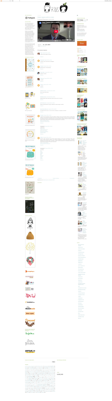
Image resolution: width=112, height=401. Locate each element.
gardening (49, 389)
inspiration (36, 390)
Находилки (27, 375)
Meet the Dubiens (81, 308)
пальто (44, 376)
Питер (33, 377)
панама (47, 376)
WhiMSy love (80, 262)
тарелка (29, 383)
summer (31, 392)
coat (49, 388)
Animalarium (80, 276)
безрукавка (41, 367)
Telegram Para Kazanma (44, 131)
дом (36, 370)
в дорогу (32, 368)
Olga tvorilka (42, 72)
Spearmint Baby (81, 306)
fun (45, 389)
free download (42, 389)
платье (41, 377)
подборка (30, 378)
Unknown (41, 66)
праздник (51, 378)
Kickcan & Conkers (81, 255)
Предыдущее (72, 178)
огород (26, 376)
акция (34, 367)
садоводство (39, 381)
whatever (79, 291)
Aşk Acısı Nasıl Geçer (43, 130)
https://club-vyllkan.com (44, 109)
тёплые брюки (34, 383)
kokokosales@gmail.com (81, 31)
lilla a (79, 313)
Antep (41, 157)
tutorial (38, 392)
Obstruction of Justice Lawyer (45, 121)
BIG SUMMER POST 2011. (84, 184)
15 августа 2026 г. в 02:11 (49, 148)
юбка (36, 386)
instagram (41, 390)
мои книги (26, 374)
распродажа (46, 379)
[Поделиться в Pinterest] (49, 44)
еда (39, 370)
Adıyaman (41, 155)
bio (30, 388)
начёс (31, 375)
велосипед (37, 368)
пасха (26, 377)
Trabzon (41, 152)
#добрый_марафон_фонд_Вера (29, 366)
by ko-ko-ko (39, 388)
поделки (35, 378)
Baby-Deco (80, 280)
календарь (46, 371)
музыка (35, 374)
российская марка (51, 380)
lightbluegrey (80, 260)
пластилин (36, 377)
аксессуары (30, 367)
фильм (46, 383)
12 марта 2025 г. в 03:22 (47, 115)
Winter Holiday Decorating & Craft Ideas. (85, 222)
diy (25, 389)
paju (79, 286)
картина (50, 371)
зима (52, 370)
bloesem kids (80, 267)
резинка (53, 379)
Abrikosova (42, 78)
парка (53, 376)
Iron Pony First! (80, 311)
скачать (31, 382)
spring (28, 392)
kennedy (41, 115)
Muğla (41, 151)
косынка (40, 372)
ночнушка (52, 375)
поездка (44, 378)
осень (36, 376)
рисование (34, 380)
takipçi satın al (42, 128)
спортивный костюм (42, 382)
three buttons (80, 278)
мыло (44, 374)
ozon (36, 391)
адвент (26, 367)
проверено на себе (32, 379)
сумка (50, 382)
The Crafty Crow (81, 269)
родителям (40, 380)
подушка (40, 378)
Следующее (40, 178)
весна (41, 368)
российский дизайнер (28, 381)
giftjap (53, 389)
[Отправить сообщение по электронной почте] (43, 44)
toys (35, 392)
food (38, 389)
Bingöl (41, 153)
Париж (50, 376)
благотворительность (47, 367)
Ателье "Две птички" (82, 272)
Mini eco (79, 318)
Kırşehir (41, 156)
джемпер (26, 370)
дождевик (33, 370)
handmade (31, 390)
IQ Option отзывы (43, 96)
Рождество (45, 380)
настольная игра (52, 374)
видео (45, 368)
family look (34, 389)
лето (34, 373)
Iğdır (41, 154)
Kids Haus (80, 303)
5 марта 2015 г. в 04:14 (48, 72)
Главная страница (56, 178)
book (33, 388)
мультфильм (40, 374)
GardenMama (80, 304)
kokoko (29, 391)
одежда (31, 376)
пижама (29, 377)
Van (40, 150)
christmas (46, 388)
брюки (53, 367)
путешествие (41, 379)
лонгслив (38, 373)
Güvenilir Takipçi (43, 132)
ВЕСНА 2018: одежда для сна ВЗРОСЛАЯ (85, 214)
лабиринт (26, 373)
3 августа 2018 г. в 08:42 (52, 109)
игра (26, 371)
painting (39, 391)
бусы (29, 368)
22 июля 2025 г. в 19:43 (48, 126)
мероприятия (50, 373)
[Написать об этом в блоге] (46, 44)
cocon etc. (80, 264)
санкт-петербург (44, 381)
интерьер (41, 371)
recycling (48, 391)
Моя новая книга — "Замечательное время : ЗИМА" (85, 142)
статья (47, 382)
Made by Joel (80, 247)
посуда (48, 378)
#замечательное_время (39, 366)
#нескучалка (46, 366)
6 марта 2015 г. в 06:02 (48, 78)
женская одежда (44, 370)
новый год (35, 375)
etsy (28, 389)
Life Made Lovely (81, 316)
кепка (53, 371)
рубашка (34, 381)
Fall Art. (84, 151)
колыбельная (31, 372)
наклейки (47, 374)
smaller (79, 296)
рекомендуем (27, 380)
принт (26, 379)
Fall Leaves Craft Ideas (84, 193)
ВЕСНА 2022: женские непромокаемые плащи (85, 174)
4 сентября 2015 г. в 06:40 (50, 96)
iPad (52, 390)
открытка (40, 376)
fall (30, 389)
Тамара (41, 84)
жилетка (49, 370)
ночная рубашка (41, 375)
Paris (42, 391)
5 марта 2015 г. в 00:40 (47, 66)
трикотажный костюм (40, 383)
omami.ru (79, 250)
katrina (41, 137)
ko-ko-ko (31, 41)
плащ (44, 377)
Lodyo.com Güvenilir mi (44, 129)
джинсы (30, 370)
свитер (49, 381)
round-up (53, 391)
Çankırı (41, 158)
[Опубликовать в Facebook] (48, 44)
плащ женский (49, 377)
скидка (35, 382)
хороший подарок (42, 384)
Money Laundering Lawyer (44, 120)
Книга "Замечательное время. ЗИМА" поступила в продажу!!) (85, 164)
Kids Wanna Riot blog (81, 289)
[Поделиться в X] (47, 44)
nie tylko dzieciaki (81, 252)
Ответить (41, 56)
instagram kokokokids (47, 390)
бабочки (37, 367)
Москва (31, 374)
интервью (36, 371)
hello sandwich (80, 270)
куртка (47, 372)
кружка (44, 372)
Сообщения (80, 50)
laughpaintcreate (81, 299)
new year (32, 391)
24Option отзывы (43, 90)
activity (44, 386)
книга (26, 372)
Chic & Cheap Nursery (82, 257)
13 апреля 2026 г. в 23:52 (47, 137)
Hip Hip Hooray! (80, 301)
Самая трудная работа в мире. (45, 17)
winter (43, 392)
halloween (26, 390)
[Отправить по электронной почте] (45, 44)
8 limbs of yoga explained (44, 142)
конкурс (36, 372)
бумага (26, 368)
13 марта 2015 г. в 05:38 (47, 84)
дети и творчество (81, 265)
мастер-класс (43, 373)
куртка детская (52, 372)
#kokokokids (51, 366)
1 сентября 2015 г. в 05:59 (50, 90)
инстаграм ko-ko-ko (31, 371)
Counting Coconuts (81, 294)
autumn (27, 388)
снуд (37, 382)
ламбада (31, 373)
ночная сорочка (47, 375)
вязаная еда (49, 368)
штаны (33, 386)
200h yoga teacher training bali (45, 143)
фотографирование (51, 383)
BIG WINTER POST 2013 (85, 203)
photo (45, 391)
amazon (51, 386)
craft (52, 388)
